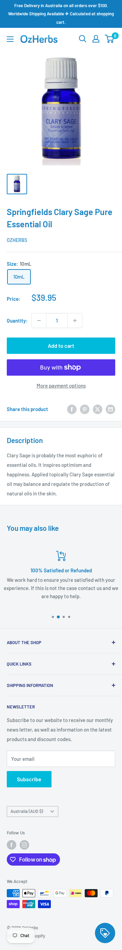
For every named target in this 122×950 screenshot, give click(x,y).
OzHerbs (17, 240)
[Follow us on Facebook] (11, 845)
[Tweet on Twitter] (97, 409)
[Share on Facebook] (72, 409)
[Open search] (82, 39)
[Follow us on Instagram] (24, 845)
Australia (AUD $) (27, 811)
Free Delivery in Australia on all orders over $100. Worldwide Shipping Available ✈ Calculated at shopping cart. (61, 14)
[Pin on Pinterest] (84, 409)
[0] (109, 39)
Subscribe (29, 779)
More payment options (61, 385)
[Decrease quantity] (39, 320)
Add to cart (61, 345)
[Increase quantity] (75, 320)
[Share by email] (110, 409)
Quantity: (17, 320)
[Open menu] (10, 39)
